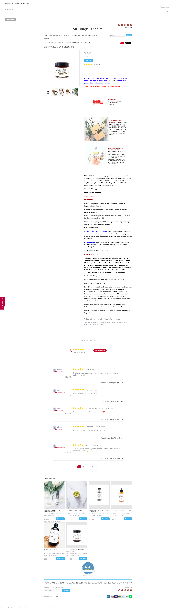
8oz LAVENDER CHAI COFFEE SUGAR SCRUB (75, 550)
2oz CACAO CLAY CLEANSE (84, 42)
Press (50, 35)
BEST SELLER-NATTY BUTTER (75, 584)
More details (60, 518)
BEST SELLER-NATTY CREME (94, 584)
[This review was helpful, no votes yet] (118, 383)
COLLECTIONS (57, 35)
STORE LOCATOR (100, 582)
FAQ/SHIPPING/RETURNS (89, 35)
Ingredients (84, 582)
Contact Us (126, 584)
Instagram (125, 25)
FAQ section (112, 81)
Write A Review (100, 351)
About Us (54, 582)
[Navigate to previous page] (75, 466)
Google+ (131, 25)
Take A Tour (75, 582)
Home (45, 35)
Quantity (86, 56)
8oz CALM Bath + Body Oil (51, 550)
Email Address (86, 9)
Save (123, 42)
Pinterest (128, 25)
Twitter (119, 25)
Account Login (128, 27)
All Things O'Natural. (57, 596)
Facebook (122, 25)
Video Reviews (112, 582)
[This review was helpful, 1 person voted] (118, 458)
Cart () (129, 35)
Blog (79, 35)
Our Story (66, 35)
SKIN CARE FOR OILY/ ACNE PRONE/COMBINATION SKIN (62, 42)
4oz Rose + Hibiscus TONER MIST (121, 510)
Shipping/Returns (64, 582)
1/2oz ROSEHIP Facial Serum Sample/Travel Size (52, 510)
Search (47, 582)
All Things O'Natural (88, 29)
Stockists (46, 38)
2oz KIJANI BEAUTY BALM (74, 510)
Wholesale (74, 35)
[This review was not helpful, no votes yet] (121, 383)
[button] (2, 304)
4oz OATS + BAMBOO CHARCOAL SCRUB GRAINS (99, 510)
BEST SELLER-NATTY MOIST (112, 584)
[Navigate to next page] (101, 466)
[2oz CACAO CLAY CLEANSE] (48, 92)
